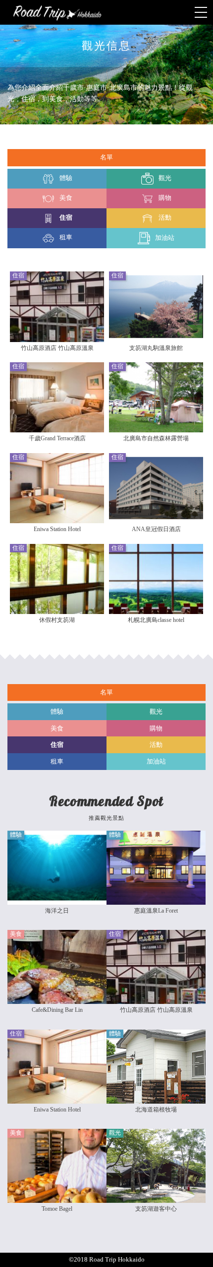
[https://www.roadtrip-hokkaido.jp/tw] (106, 12)
